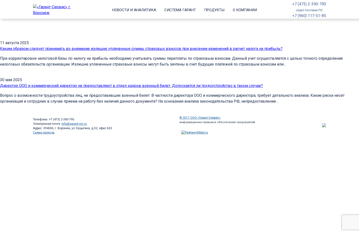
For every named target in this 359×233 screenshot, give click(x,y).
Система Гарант (180, 10)
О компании (245, 10)
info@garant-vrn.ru (74, 124)
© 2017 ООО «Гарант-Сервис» (200, 117)
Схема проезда (43, 132)
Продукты (214, 10)
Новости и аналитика (134, 10)
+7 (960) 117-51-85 (309, 15)
